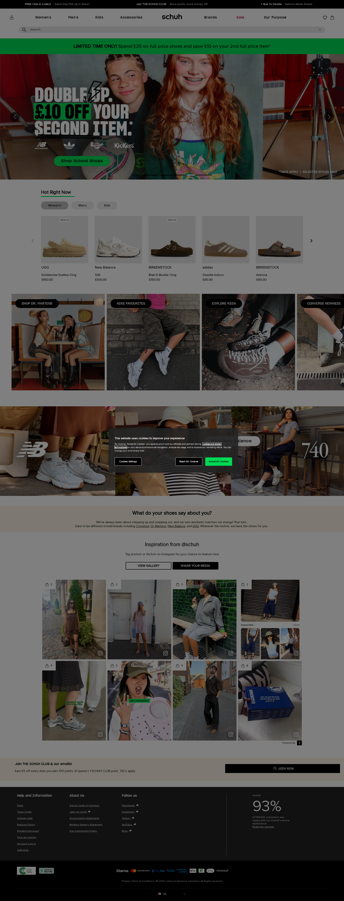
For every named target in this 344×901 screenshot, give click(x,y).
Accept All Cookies (218, 461)
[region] (173, 450)
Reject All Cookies (188, 461)
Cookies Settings (128, 461)
